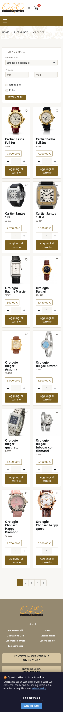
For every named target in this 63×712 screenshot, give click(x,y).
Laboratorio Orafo (15, 640)
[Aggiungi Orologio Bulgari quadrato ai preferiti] (26, 411)
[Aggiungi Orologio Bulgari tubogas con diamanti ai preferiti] (57, 411)
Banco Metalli (15, 630)
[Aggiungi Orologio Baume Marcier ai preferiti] (26, 259)
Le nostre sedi (15, 645)
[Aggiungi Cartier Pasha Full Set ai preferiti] (26, 110)
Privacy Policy (39, 688)
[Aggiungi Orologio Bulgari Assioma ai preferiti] (26, 333)
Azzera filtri (15, 97)
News (48, 630)
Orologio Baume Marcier (16, 289)
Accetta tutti (31, 705)
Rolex (12, 90)
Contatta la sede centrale (31, 658)
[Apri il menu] (4, 21)
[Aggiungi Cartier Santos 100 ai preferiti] (26, 184)
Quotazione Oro (15, 635)
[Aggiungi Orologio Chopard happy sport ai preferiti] (57, 493)
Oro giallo (15, 84)
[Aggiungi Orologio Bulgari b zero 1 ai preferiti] (57, 333)
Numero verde (31, 670)
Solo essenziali (31, 697)
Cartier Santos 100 (15, 215)
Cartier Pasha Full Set (14, 141)
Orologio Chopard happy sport (47, 525)
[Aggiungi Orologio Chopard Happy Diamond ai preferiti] (26, 493)
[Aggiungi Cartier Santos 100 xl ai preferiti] (57, 184)
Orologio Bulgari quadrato (11, 443)
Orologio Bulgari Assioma (11, 365)
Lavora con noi (47, 640)
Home (5, 32)
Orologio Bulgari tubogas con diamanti (44, 445)
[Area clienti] (29, 8)
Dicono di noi (48, 635)
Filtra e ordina (15, 51)
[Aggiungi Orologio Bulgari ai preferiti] (57, 259)
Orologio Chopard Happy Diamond (11, 527)
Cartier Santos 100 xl (46, 215)
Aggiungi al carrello (16, 170)
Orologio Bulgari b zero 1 (47, 364)
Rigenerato (21, 32)
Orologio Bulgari (42, 289)
